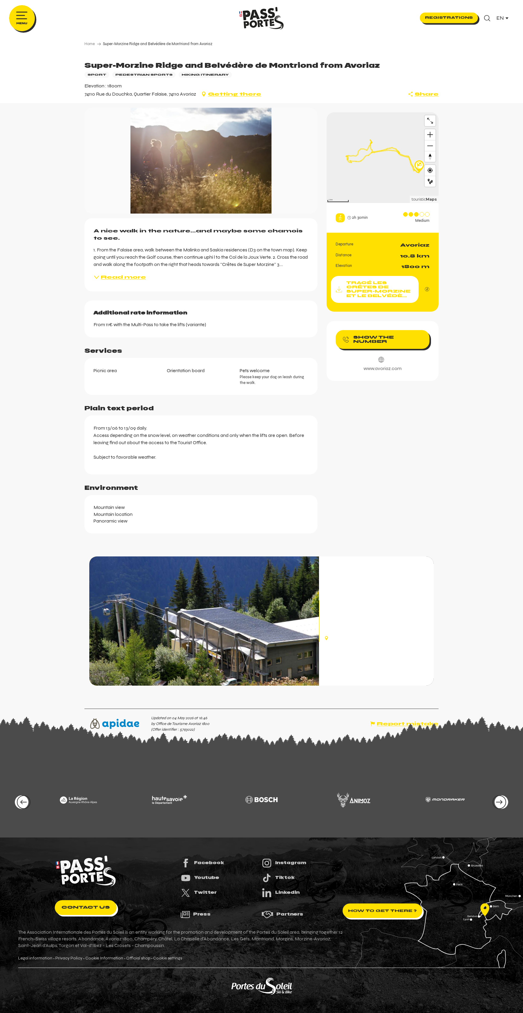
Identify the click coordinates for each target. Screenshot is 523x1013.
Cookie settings (167, 958)
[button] (487, 18)
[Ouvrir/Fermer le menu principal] (22, 18)
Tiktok (285, 877)
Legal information (35, 958)
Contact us (85, 907)
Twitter (205, 892)
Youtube (206, 877)
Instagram (290, 862)
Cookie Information (104, 958)
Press (202, 914)
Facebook (209, 862)
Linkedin (287, 892)
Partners (289, 914)
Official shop (138, 958)
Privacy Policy (68, 958)
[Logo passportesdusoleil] (85, 871)
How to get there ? (382, 911)
